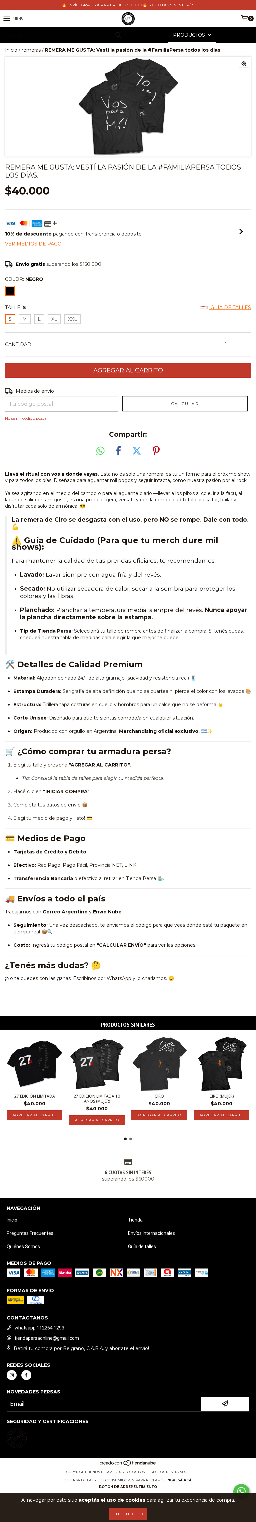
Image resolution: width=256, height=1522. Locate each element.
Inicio (11, 50)
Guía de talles (230, 307)
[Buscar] (118, 35)
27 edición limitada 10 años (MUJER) (97, 1099)
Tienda (135, 1220)
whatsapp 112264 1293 (39, 1327)
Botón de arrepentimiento (128, 1487)
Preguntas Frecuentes (30, 1233)
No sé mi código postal (26, 418)
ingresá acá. (179, 1480)
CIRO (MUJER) (221, 1096)
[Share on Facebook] (118, 451)
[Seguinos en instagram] (12, 1375)
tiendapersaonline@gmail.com (47, 1338)
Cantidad (18, 344)
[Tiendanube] (128, 1465)
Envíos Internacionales (151, 1233)
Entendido (128, 1513)
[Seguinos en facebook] (26, 1375)
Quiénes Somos (23, 1246)
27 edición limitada (34, 1096)
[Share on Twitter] (136, 451)
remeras (31, 50)
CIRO (159, 1096)
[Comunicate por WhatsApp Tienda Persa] (241, 1491)
